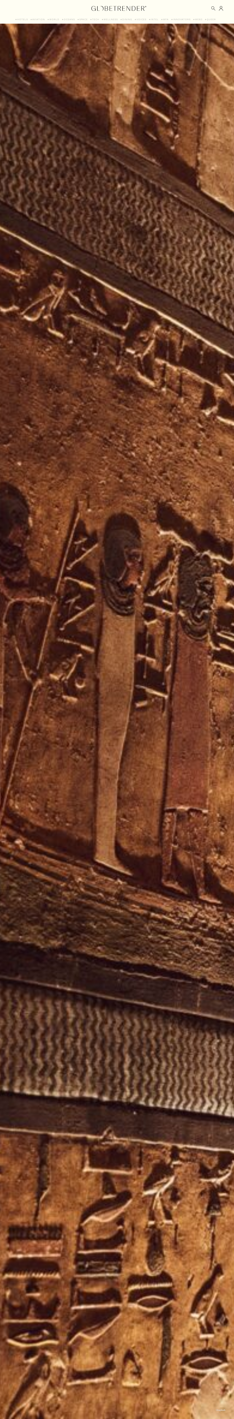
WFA (166, 19)
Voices (141, 19)
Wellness (111, 19)
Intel (155, 19)
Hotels (22, 19)
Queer (211, 19)
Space (83, 19)
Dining (127, 19)
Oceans (69, 19)
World (54, 19)
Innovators (182, 19)
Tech (95, 19)
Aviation (38, 19)
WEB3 (198, 19)
